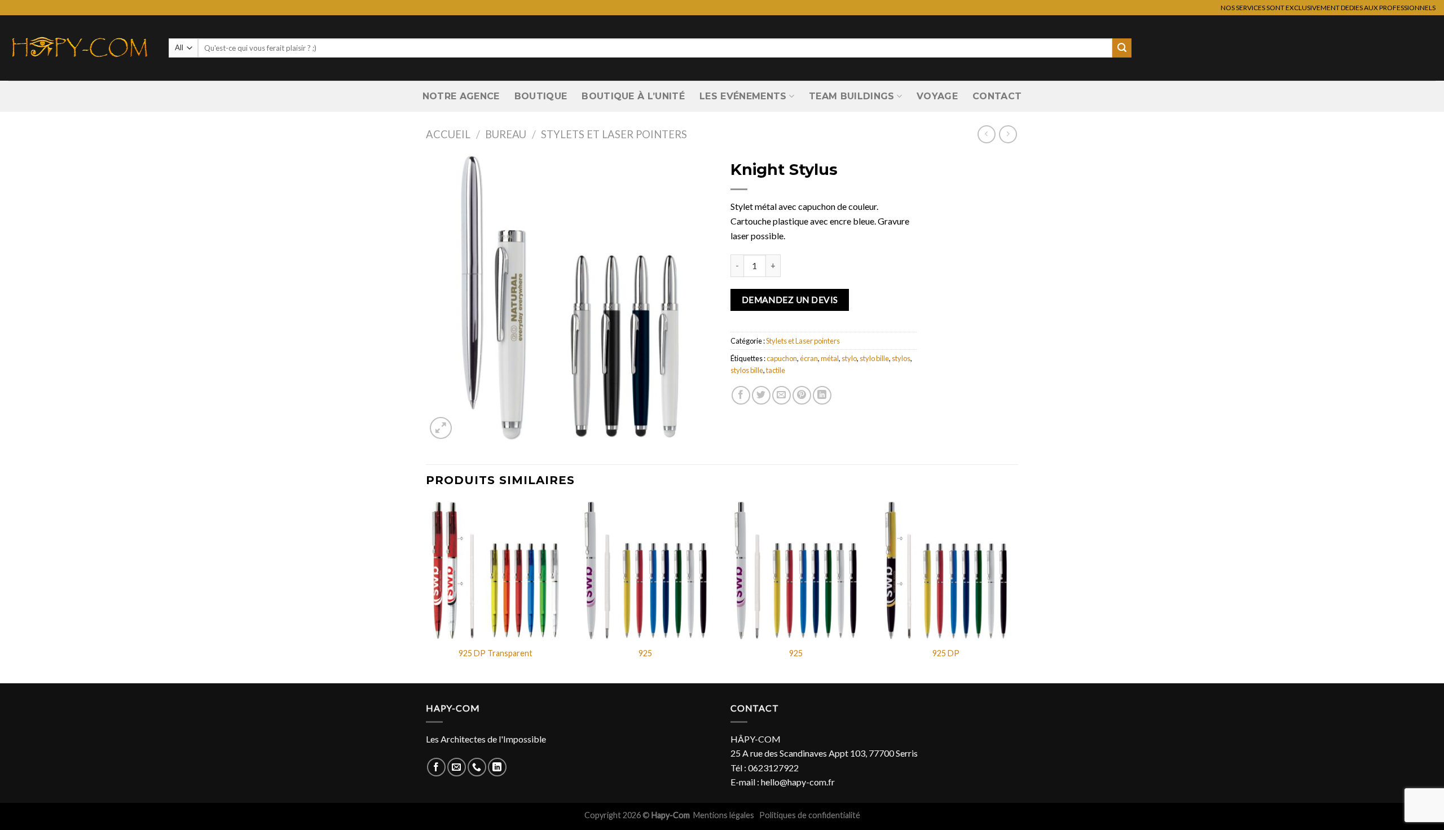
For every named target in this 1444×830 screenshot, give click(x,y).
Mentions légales (724, 815)
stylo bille (874, 358)
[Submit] (1122, 48)
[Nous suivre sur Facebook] (436, 767)
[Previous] (426, 591)
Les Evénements (742, 96)
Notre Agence (461, 96)
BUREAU (505, 134)
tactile (775, 370)
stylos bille (746, 370)
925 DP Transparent (495, 653)
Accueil (448, 134)
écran (809, 358)
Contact (997, 96)
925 (645, 653)
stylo (849, 358)
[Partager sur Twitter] (761, 395)
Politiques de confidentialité (809, 815)
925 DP (945, 653)
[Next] (1014, 591)
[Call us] (477, 767)
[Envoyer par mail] (781, 395)
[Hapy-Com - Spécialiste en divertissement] (80, 48)
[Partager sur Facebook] (741, 395)
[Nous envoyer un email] (456, 767)
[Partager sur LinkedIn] (822, 395)
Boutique (540, 96)
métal (830, 358)
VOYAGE (937, 96)
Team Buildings (851, 96)
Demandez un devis (790, 300)
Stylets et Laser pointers (614, 134)
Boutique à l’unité (633, 96)
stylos (901, 358)
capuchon (782, 358)
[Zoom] (441, 428)
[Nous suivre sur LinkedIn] (497, 767)
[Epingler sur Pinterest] (802, 395)
